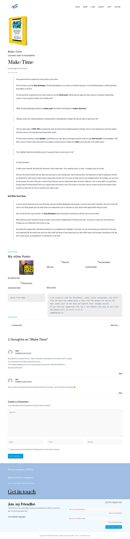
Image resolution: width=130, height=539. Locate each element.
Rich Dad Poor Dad (14, 278)
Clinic (93, 7)
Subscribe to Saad (113, 527)
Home (109, 7)
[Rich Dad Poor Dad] (26, 267)
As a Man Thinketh (91, 267)
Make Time (50, 267)
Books (85, 7)
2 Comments (12, 55)
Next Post (115, 325)
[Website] (104, 442)
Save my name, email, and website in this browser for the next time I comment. (34, 449)
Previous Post (16, 325)
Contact (101, 7)
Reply (120, 373)
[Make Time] (65, 262)
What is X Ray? (51, 287)
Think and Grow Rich (14, 288)
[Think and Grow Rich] (26, 283)
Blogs (77, 7)
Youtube (117, 7)
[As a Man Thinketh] (103, 262)
